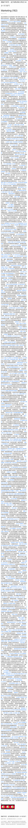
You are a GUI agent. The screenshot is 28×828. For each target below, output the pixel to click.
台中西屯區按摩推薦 (12, 476)
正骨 (11, 439)
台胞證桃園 (8, 164)
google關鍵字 (4, 121)
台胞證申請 (5, 70)
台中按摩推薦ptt (9, 656)
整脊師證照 (24, 772)
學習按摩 (10, 182)
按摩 (25, 456)
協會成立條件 (19, 364)
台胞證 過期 (16, 124)
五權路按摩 (16, 545)
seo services (23, 525)
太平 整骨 (19, 622)
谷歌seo (6, 267)
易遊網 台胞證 (5, 381)
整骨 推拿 (23, 747)
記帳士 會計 (4, 734)
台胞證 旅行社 (8, 433)
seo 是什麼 (22, 597)
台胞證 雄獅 (18, 45)
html (15, 54)
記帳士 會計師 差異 (5, 254)
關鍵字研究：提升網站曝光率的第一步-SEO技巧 (14, 4)
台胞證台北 (9, 472)
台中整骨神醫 (11, 479)
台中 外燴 (3, 317)
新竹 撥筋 (9, 494)
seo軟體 (5, 342)
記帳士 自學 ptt (23, 71)
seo (8, 469)
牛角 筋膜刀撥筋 (5, 304)
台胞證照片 (24, 290)
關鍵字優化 (9, 131)
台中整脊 (13, 608)
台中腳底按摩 (15, 439)
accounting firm (16, 587)
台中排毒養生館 (9, 276)
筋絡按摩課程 (14, 586)
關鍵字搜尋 (8, 490)
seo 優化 (16, 450)
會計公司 (20, 653)
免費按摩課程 (20, 362)
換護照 (5, 279)
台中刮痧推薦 (21, 34)
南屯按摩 (7, 591)
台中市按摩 (6, 670)
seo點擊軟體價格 (22, 38)
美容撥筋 (19, 245)
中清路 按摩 (10, 192)
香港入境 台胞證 (19, 138)
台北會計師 (11, 785)
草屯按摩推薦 (11, 206)
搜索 (16, 154)
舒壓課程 (20, 551)
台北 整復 (7, 173)
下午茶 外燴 (11, 761)
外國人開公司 (4, 597)
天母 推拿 (19, 101)
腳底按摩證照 (12, 193)
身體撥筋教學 (23, 581)
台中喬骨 (10, 51)
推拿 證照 (11, 795)
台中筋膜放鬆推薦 (10, 675)
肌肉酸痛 (6, 52)
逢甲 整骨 (14, 550)
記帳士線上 (10, 691)
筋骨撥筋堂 (16, 381)
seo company (15, 736)
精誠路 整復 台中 (23, 79)
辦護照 (21, 523)
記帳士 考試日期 (20, 345)
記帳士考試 (9, 279)
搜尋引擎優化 (23, 275)
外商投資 (13, 774)
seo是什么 (10, 630)
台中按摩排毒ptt (13, 184)
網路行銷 (14, 51)
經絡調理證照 (17, 418)
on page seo (14, 245)
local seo (11, 21)
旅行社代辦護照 (9, 257)
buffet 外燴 (12, 440)
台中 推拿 (6, 795)
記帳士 (13, 763)
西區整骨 (19, 265)
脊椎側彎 (21, 256)
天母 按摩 (12, 49)
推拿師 (13, 131)
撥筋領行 (5, 603)
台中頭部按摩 (22, 165)
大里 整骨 (22, 271)
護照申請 (12, 597)
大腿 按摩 (20, 656)
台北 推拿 (5, 24)
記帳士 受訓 (23, 331)
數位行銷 (9, 284)
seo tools (12, 373)
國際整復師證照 (15, 367)
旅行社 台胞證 (13, 229)
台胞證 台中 (18, 683)
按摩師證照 (20, 142)
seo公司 (20, 467)
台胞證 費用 (9, 587)
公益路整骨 (24, 792)
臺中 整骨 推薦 (14, 77)
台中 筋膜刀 (4, 469)
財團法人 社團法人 (15, 490)
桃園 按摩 (3, 526)
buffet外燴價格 (17, 242)
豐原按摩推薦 (24, 225)
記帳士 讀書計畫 (5, 531)
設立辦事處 (9, 41)
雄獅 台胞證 (23, 609)
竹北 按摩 (15, 182)
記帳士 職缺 (7, 641)
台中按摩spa (4, 345)
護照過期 (7, 223)
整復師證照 (20, 223)
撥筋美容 (12, 117)
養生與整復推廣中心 (5, 77)
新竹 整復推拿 (19, 118)
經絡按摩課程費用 (5, 20)
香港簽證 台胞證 (14, 542)
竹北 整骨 (14, 210)
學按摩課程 (24, 101)
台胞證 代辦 (10, 242)
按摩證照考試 (5, 545)
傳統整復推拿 (6, 115)
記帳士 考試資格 (14, 723)
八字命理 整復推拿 (11, 578)
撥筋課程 (19, 290)
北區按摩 (6, 287)
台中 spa (20, 84)
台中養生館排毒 (12, 67)
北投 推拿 (4, 372)
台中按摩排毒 (7, 763)
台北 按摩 (16, 256)
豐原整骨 (3, 171)
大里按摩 (14, 149)
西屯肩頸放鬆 (14, 284)
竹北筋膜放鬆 (12, 359)
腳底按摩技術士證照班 (13, 429)
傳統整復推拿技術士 (11, 622)
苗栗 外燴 (14, 678)
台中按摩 (5, 645)
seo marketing (16, 254)
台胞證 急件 (9, 611)
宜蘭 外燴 (21, 544)
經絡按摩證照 (8, 404)
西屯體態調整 (10, 688)
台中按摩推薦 (16, 425)
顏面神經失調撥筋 (13, 390)
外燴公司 (10, 210)
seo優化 (10, 503)
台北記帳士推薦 (21, 154)
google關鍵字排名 (7, 788)
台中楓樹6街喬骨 (21, 190)
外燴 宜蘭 (5, 503)
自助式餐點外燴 (14, 797)
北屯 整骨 (11, 381)
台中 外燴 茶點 (21, 639)
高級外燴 (7, 412)
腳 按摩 (12, 232)
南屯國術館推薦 (6, 753)
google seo (16, 519)
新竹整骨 (14, 342)
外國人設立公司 (10, 505)
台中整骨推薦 (12, 45)
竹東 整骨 (3, 627)
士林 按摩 (22, 401)
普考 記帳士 (14, 508)
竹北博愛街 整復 (7, 631)
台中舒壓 (16, 84)
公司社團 (22, 124)
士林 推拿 (19, 528)
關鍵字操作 (19, 461)
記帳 (19, 713)
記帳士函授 (5, 268)
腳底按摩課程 (6, 314)
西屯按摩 (9, 138)
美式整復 (10, 453)
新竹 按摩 (16, 742)
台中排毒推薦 (8, 129)
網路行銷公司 (9, 583)
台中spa (8, 317)
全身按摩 (5, 334)
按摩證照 (20, 572)
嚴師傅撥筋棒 (21, 630)
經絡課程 (13, 95)
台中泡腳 (14, 472)
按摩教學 (7, 203)
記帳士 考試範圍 (13, 142)
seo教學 (7, 142)
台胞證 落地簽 (22, 428)
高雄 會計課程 (4, 483)
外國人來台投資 (17, 21)
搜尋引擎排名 (21, 187)
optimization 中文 (13, 223)
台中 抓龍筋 (9, 65)
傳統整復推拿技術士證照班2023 (17, 641)
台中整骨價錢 (15, 357)
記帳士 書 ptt (6, 82)
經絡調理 (16, 225)
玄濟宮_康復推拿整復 (19, 93)
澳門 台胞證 (10, 459)
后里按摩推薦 (12, 683)
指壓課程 (10, 298)
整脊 (18, 157)
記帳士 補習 (17, 196)
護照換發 (19, 295)
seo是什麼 (9, 384)
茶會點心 (14, 345)
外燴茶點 (23, 562)
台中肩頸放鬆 (13, 37)
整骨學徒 (5, 40)
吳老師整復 (3, 99)
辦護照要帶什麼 (13, 82)
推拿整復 (19, 678)
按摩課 (9, 357)
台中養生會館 (23, 636)
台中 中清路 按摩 (19, 135)
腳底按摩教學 (13, 727)
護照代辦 (7, 406)
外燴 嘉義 (17, 580)
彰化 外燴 (21, 450)
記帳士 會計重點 (21, 744)
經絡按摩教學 (21, 70)
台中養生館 (8, 237)
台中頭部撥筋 (8, 336)
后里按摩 (10, 559)
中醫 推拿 (20, 359)
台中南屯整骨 (21, 725)
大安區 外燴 (18, 151)
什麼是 (20, 328)
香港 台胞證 (14, 494)
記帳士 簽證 (19, 323)
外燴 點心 (24, 328)
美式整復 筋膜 (21, 107)
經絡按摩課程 (10, 260)
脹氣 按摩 (11, 545)
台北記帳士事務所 (19, 307)
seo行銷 (13, 164)
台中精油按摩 (7, 695)
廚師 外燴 (7, 117)
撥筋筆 (2, 695)
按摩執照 (17, 321)
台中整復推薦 (23, 170)
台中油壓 (13, 106)
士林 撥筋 (9, 367)
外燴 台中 (20, 95)
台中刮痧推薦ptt (5, 400)
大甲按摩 (13, 138)
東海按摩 (5, 256)
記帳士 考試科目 (5, 209)
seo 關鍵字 (11, 204)
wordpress (3, 681)
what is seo (13, 157)
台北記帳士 (8, 225)
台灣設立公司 (5, 184)
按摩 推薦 (11, 519)
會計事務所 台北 (7, 672)
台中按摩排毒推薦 (20, 234)
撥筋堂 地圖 (8, 486)
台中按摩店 (18, 60)
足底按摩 (9, 126)
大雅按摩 (24, 570)
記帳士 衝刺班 (21, 617)
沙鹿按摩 (23, 382)
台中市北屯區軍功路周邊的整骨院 (19, 709)
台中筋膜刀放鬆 (11, 603)
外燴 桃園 (3, 57)
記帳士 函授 (14, 614)
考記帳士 (22, 103)
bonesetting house (11, 364)
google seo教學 (10, 450)
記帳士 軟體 (17, 88)
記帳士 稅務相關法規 (17, 448)
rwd (16, 95)
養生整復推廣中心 (9, 93)
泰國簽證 (5, 476)
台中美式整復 (14, 498)
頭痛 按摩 (23, 300)
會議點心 (17, 106)
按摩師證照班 (14, 265)
